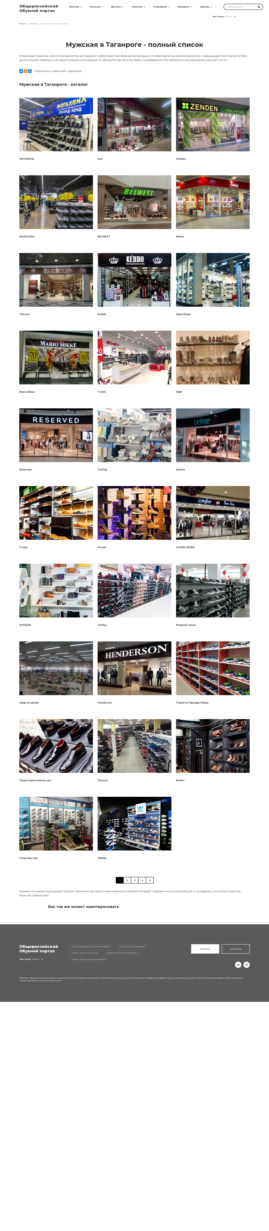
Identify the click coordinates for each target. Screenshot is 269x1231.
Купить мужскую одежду (85, 953)
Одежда (204, 6)
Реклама (205, 949)
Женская (74, 6)
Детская (116, 6)
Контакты (235, 949)
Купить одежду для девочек (122, 953)
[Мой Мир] (30, 71)
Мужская (95, 6)
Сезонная (137, 6)
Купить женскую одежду (132, 947)
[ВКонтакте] (21, 71)
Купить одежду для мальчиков (88, 959)
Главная (22, 24)
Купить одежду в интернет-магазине (91, 947)
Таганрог (34, 24)
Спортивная (160, 6)
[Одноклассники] (25, 71)
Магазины (183, 6)
